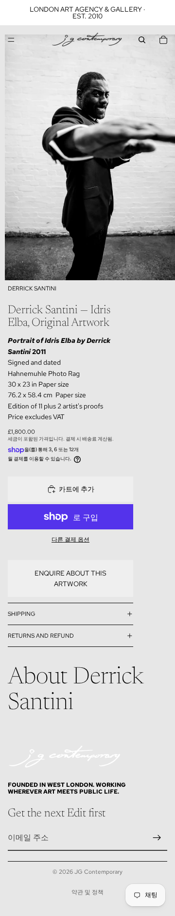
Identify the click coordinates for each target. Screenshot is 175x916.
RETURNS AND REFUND (41, 636)
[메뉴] (11, 40)
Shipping (21, 614)
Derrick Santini (32, 288)
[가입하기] (157, 838)
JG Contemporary (98, 872)
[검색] (142, 40)
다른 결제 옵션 (70, 539)
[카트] (163, 40)
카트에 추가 (76, 489)
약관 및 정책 (87, 892)
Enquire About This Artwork (70, 578)
